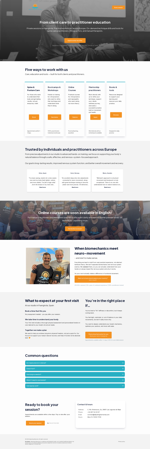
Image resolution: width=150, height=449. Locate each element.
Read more (42, 187)
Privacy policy (121, 441)
